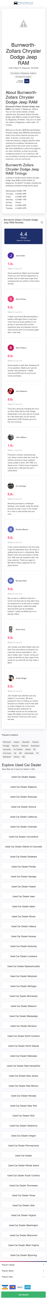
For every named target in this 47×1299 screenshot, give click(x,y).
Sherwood (7, 757)
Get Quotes (23, 1294)
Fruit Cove (7, 753)
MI (34, 749)
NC (23, 757)
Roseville (25, 742)
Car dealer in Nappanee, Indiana (23, 73)
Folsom (16, 757)
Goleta (27, 749)
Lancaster (7, 749)
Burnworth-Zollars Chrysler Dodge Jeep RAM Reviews (21, 221)
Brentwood (35, 746)
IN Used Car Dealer (23, 76)
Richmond (7, 742)
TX (37, 753)
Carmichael (29, 753)
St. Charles (18, 749)
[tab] (23, 221)
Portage (6, 746)
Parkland (24, 746)
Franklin (35, 742)
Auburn (16, 742)
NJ (15, 753)
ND (20, 753)
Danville (15, 746)
